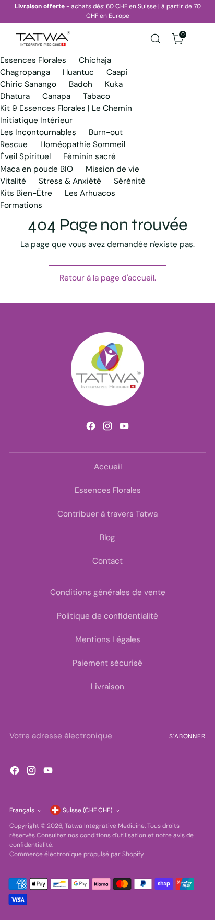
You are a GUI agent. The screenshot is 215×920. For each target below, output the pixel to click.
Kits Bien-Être (26, 193)
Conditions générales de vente (107, 592)
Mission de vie (112, 169)
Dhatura (15, 96)
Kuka (114, 84)
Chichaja (95, 60)
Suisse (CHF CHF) (87, 810)
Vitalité (13, 181)
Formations (21, 205)
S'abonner (187, 736)
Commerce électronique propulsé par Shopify (76, 854)
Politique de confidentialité (107, 616)
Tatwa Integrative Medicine (105, 826)
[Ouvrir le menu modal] (200, 38)
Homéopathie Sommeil (82, 144)
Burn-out (106, 132)
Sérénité (130, 181)
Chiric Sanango (28, 84)
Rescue (14, 144)
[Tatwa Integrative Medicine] (43, 38)
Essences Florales (33, 60)
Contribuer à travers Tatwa (107, 514)
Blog (107, 537)
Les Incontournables (38, 132)
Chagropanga (25, 72)
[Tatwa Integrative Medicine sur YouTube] (124, 428)
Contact (107, 561)
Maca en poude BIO (36, 169)
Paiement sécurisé (107, 663)
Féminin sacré (89, 156)
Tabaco (96, 96)
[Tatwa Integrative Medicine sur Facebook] (91, 428)
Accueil (108, 467)
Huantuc (78, 72)
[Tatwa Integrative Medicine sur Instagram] (107, 428)
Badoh (80, 84)
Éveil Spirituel (25, 156)
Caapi (117, 72)
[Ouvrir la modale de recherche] (155, 38)
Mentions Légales (107, 639)
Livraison (107, 686)
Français (21, 810)
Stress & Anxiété (70, 181)
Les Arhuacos (90, 193)
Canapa (56, 96)
